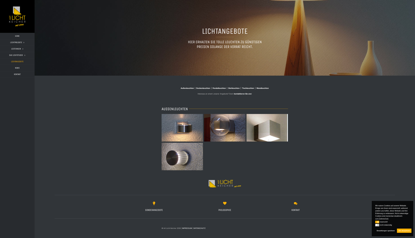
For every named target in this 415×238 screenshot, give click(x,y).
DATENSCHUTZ (199, 228)
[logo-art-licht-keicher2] (17, 7)
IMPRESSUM (187, 228)
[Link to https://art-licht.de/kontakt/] (295, 203)
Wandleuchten (262, 88)
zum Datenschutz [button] (382, 219)
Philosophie (224, 210)
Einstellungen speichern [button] (386, 231)
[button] (377, 222)
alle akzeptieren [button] (404, 231)
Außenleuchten (187, 88)
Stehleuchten (234, 88)
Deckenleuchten (203, 88)
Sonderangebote (154, 210)
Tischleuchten (248, 88)
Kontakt (295, 210)
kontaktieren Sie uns (242, 94)
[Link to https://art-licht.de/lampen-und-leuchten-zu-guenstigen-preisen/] (154, 203)
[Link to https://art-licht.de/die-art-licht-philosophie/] (225, 203)
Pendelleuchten (219, 88)
